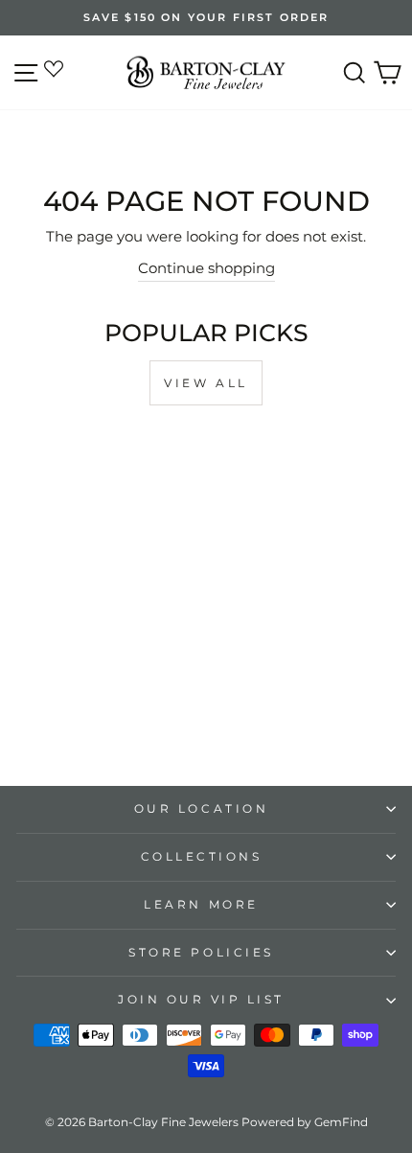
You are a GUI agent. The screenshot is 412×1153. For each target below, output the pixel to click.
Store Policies (200, 952)
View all (206, 383)
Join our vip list (201, 999)
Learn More (201, 904)
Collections (202, 857)
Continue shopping (206, 268)
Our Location (201, 809)
